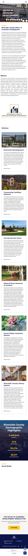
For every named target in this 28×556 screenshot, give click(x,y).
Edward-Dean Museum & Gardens (13, 284)
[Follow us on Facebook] (18, 546)
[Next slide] (27, 21)
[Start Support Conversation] (25, 549)
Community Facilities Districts (12, 193)
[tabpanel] (14, 13)
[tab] (6, 20)
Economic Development (14, 150)
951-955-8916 (19, 541)
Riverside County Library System (14, 384)
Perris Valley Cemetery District (13, 334)
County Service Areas (12, 238)
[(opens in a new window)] (14, 550)
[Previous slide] (23, 21)
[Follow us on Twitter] (21, 546)
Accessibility (14, 553)
